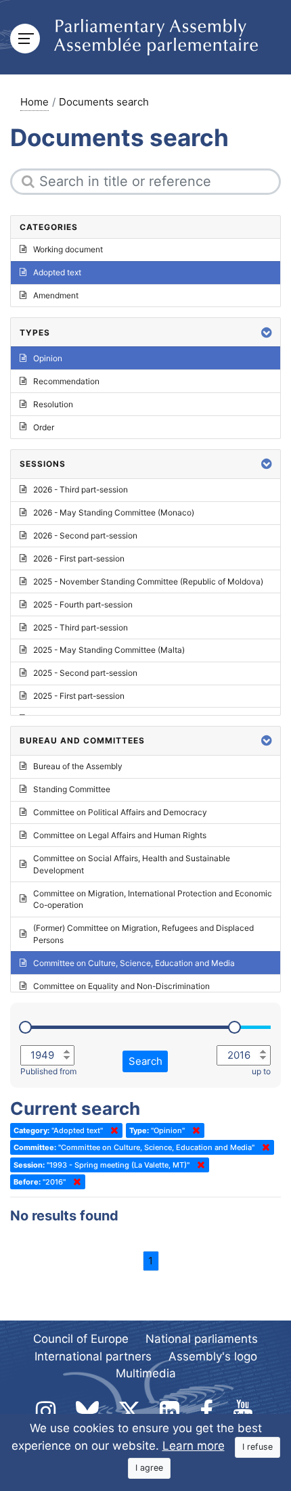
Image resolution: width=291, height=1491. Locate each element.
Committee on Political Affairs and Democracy (120, 812)
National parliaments (202, 1339)
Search (145, 1061)
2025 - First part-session (79, 696)
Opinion (47, 358)
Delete (111, 1130)
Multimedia (146, 1373)
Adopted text (57, 272)
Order (43, 427)
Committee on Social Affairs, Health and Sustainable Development (131, 864)
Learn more (193, 1445)
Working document (68, 249)
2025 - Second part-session (85, 673)
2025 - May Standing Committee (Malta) (109, 650)
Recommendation (66, 381)
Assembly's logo (213, 1356)
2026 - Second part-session (85, 535)
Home (34, 101)
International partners (93, 1356)
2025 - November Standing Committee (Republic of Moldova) (148, 581)
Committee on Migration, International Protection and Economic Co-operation (152, 899)
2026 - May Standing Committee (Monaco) (113, 512)
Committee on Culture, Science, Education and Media (134, 963)
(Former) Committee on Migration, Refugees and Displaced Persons (143, 934)
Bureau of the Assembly (77, 766)
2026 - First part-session (79, 558)
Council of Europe (81, 1339)
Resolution (53, 404)
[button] (266, 332)
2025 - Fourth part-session (83, 604)
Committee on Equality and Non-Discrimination (121, 986)
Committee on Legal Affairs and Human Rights (119, 835)
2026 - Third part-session (80, 489)
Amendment (56, 295)
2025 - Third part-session (80, 627)
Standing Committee (71, 789)
